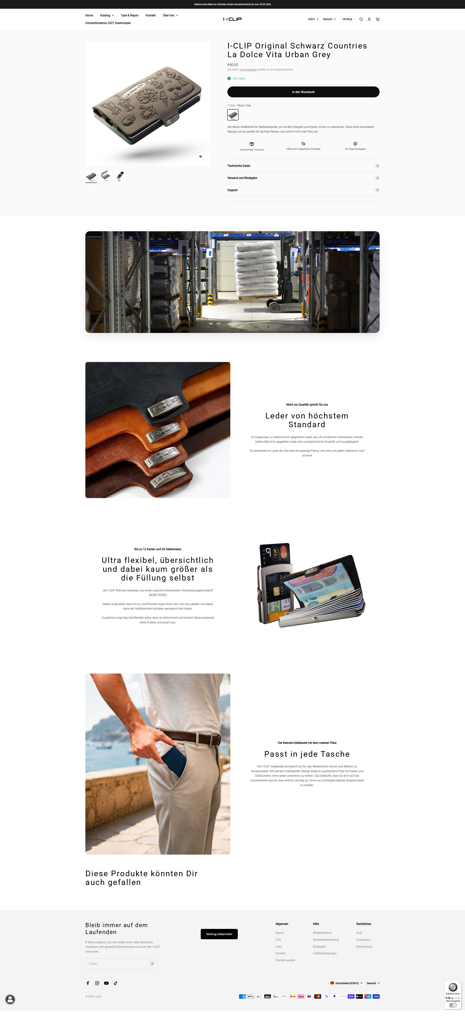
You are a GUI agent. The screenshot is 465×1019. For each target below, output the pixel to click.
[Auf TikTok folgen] (115, 983)
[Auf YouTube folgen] (106, 983)
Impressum (363, 939)
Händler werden (286, 960)
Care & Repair (129, 15)
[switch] (453, 1005)
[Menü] (459, 983)
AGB (359, 933)
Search (280, 933)
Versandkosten (248, 69)
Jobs (279, 946)
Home (89, 15)
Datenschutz (364, 946)
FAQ (278, 939)
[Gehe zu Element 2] (106, 176)
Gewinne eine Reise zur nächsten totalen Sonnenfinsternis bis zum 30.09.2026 (232, 4)
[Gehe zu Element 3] (120, 176)
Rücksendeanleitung (326, 939)
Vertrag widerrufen (219, 934)
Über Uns (168, 15)
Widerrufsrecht (322, 933)
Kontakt (151, 15)
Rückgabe (319, 946)
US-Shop (347, 19)
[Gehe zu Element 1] (91, 176)
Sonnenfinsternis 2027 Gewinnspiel (108, 23)
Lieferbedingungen (325, 953)
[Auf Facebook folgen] (87, 983)
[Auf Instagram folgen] (97, 983)
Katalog (105, 15)
